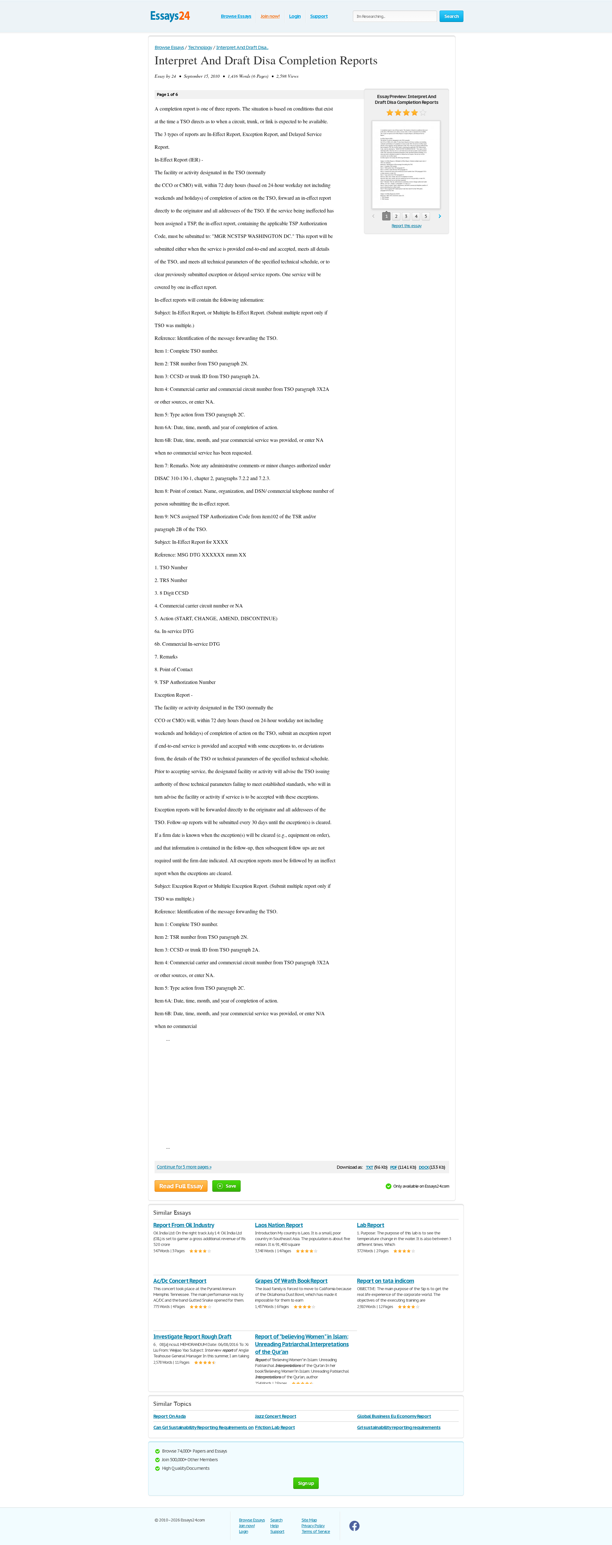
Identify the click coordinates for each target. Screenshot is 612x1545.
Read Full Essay (181, 1186)
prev (373, 216)
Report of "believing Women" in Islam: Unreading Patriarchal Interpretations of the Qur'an (302, 1344)
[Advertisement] (302, 1092)
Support (319, 16)
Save (231, 1186)
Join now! (270, 16)
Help (274, 1525)
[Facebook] (354, 1529)
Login (295, 16)
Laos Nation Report (278, 1225)
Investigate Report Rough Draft (192, 1336)
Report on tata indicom (385, 1280)
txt (369, 1166)
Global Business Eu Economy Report (394, 1416)
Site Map (309, 1520)
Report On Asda (169, 1416)
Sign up (306, 1483)
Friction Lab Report (275, 1427)
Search (276, 1520)
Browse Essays (236, 16)
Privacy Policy (313, 1525)
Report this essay (406, 225)
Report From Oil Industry (183, 1225)
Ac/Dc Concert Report (179, 1280)
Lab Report (370, 1225)
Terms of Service (316, 1531)
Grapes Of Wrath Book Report (291, 1280)
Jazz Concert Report (275, 1416)
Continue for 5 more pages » (184, 1167)
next (440, 216)
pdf (393, 1166)
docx (424, 1166)
